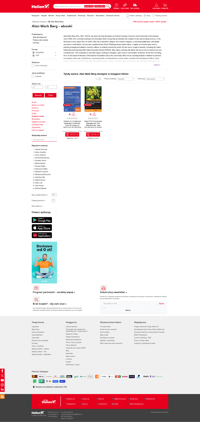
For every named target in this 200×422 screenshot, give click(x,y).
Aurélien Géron (40, 160)
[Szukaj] (108, 6)
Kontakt (68, 362)
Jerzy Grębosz (40, 155)
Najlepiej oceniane (38, 122)
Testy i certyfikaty (38, 346)
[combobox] (125, 79)
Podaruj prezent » (38, 200)
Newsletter (69, 353)
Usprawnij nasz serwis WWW (75, 348)
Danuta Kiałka (40, 166)
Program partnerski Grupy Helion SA (146, 326)
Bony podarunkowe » (40, 195)
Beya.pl (85, 404)
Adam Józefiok (40, 152)
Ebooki (51, 15)
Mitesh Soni (67, 127)
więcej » (128, 310)
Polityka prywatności (73, 337)
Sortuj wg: (141, 79)
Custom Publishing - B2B (142, 338)
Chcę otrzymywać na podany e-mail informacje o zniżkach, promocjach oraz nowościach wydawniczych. (127, 309)
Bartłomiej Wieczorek (43, 174)
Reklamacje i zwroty (72, 364)
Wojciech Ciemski (41, 172)
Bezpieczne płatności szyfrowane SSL (51, 387)
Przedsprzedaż (37, 125)
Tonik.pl (165, 412)
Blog (67, 351)
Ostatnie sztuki (38, 116)
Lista (96, 78)
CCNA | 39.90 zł (100, 6)
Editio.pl (101, 399)
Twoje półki (35, 338)
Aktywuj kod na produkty (40, 340)
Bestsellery (100, 15)
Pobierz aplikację (135, 15)
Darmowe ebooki (112, 15)
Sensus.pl (85, 399)
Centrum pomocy (71, 326)
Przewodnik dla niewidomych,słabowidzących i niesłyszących (76, 330)
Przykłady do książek (107, 338)
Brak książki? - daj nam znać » (50, 303)
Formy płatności (71, 345)
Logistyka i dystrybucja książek (144, 343)
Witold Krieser (40, 180)
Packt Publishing (41, 65)
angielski (38, 76)
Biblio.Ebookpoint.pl (136, 404)
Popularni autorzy (40, 145)
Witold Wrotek (40, 163)
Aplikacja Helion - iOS (39, 351)
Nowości (90, 15)
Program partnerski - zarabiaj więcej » (54, 292)
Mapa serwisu (70, 356)
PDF (46, 55)
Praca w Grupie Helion (141, 340)
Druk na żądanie (38, 130)
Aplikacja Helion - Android (40, 349)
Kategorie (35, 15)
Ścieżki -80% (89, 6)
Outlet (34, 113)
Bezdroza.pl (134, 399)
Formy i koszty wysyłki (73, 342)
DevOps (36, 43)
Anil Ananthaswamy (42, 158)
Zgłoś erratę (104, 335)
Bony (148, 15)
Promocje (81, 15)
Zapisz (161, 303)
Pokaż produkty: (110, 79)
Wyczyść (38, 95)
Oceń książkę (104, 332)
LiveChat (69, 359)
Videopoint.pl (71, 404)
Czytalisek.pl (102, 404)
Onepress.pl (71, 399)
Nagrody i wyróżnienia (107, 340)
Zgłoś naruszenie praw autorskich (111, 343)
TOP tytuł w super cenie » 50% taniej (149, 22)
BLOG (34, 102)
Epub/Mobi (46, 52)
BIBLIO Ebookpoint (140, 335)
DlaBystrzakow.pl (120, 399)
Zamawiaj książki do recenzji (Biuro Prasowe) (149, 332)
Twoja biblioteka (37, 335)
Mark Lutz (38, 183)
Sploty (116, 404)
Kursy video (60, 15)
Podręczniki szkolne (40, 40)
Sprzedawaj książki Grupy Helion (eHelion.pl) (149, 329)
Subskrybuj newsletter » (113, 292)
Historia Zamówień (38, 332)
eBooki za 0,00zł (38, 105)
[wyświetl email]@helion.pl (74, 414)
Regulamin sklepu (72, 334)
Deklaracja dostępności (73, 339)
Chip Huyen (39, 185)
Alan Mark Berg (76, 127)
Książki (44, 15)
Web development (40, 37)
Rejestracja (35, 329)
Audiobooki (71, 15)
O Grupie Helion (105, 326)
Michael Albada (40, 188)
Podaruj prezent (161, 15)
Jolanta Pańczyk (41, 149)
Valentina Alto (40, 177)
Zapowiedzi (36, 127)
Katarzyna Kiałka (41, 169)
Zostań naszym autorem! (108, 329)
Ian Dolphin (98, 127)
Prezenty (35, 343)
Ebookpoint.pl (150, 399)
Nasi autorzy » (37, 206)
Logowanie (35, 326)
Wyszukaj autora (39, 135)
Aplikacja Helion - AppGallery (41, 354)
